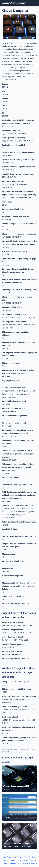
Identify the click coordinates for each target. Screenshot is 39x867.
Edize (4, 863)
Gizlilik (26, 863)
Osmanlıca (22, 860)
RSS (19, 863)
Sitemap (12, 863)
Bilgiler (21, 3)
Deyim (31, 857)
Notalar (6, 860)
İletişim (34, 863)
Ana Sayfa (7, 857)
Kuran (13, 860)
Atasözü (23, 857)
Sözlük (31, 860)
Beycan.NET (8, 3)
